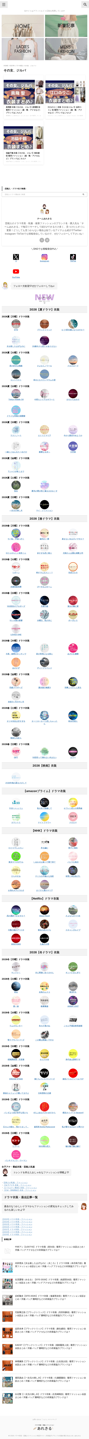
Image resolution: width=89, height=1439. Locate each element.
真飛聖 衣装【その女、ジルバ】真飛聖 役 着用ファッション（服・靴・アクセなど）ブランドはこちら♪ (23, 110)
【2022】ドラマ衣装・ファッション (17, 1227)
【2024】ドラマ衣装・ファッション (17, 1221)
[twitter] (42, 240)
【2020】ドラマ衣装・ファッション (17, 1232)
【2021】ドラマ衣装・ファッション (17, 1229)
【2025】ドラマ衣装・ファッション (17, 1219)
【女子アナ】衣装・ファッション (17, 1185)
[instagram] (47, 240)
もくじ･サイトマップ (50, 1419)
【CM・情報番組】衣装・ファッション (20, 1190)
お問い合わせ (37, 1419)
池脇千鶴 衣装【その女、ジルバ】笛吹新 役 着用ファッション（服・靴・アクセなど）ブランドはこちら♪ (23, 156)
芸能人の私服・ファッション (16, 1182)
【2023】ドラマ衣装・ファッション (17, 1224)
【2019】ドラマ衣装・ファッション (17, 1234)
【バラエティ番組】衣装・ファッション (20, 1187)
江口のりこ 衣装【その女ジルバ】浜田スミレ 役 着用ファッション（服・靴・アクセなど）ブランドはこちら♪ (65, 110)
